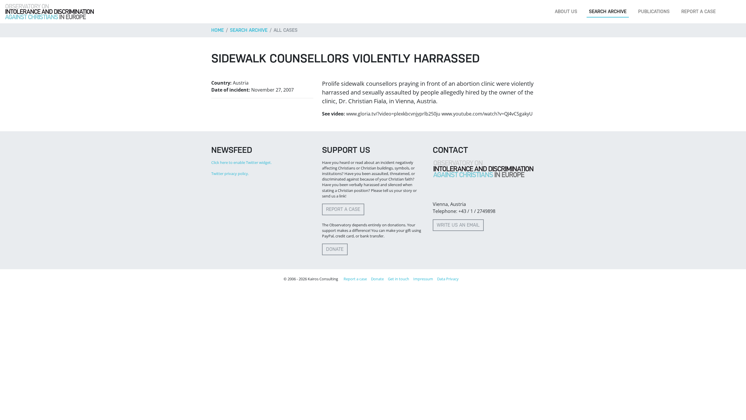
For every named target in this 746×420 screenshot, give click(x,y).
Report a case (698, 11)
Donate (335, 249)
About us (566, 11)
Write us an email (458, 225)
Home (217, 30)
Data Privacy (448, 278)
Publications (654, 11)
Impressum (423, 278)
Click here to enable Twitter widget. (241, 162)
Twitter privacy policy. (230, 173)
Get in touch (398, 278)
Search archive (608, 11)
